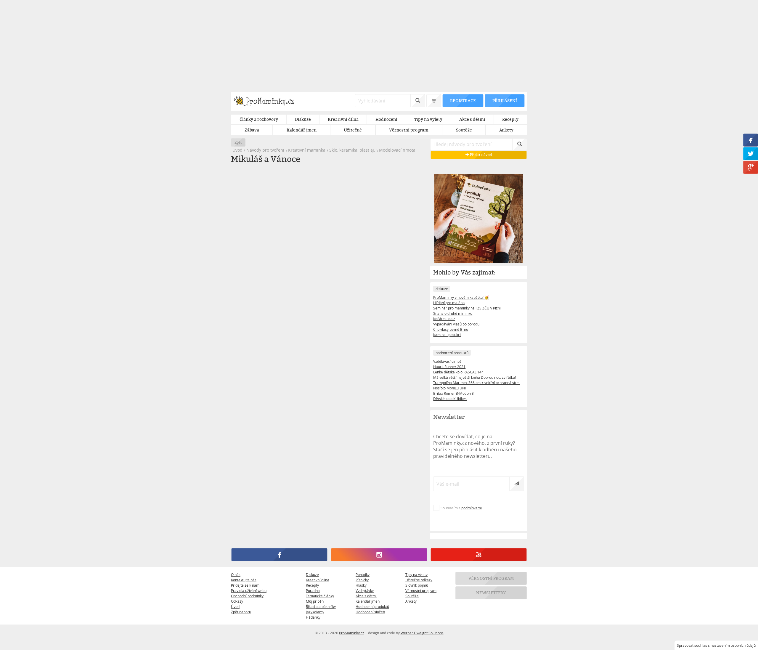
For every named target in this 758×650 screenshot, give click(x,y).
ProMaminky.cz (351, 632)
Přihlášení (504, 100)
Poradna (313, 590)
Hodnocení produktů (372, 606)
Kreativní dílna (317, 579)
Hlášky (361, 585)
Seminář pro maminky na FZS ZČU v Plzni (467, 308)
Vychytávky (365, 590)
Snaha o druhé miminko (452, 313)
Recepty (312, 585)
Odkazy (237, 601)
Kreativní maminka (306, 150)
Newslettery (491, 593)
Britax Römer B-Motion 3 (453, 393)
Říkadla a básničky (321, 606)
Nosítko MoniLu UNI (449, 388)
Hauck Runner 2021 (449, 366)
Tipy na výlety (416, 574)
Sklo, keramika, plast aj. (352, 150)
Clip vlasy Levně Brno (450, 329)
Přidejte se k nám (245, 585)
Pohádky (363, 574)
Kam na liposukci (447, 334)
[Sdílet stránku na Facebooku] (750, 140)
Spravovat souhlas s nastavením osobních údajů (716, 645)
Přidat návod (480, 154)
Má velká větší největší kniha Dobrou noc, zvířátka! (474, 377)
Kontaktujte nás (243, 579)
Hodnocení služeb (370, 611)
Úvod (237, 150)
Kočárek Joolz (444, 318)
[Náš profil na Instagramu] (379, 554)
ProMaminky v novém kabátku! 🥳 (461, 297)
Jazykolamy (315, 611)
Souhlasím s (461, 507)
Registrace (463, 100)
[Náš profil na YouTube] (478, 554)
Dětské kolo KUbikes (450, 398)
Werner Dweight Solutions (422, 632)
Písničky (362, 579)
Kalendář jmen (368, 601)
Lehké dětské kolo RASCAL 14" (458, 372)
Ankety (411, 601)
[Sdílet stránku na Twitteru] (750, 153)
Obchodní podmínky (247, 595)
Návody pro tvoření (265, 150)
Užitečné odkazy (418, 579)
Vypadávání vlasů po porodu (456, 324)
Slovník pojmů (416, 585)
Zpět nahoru (241, 611)
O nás (235, 574)
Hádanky (313, 617)
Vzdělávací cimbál (447, 361)
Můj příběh (315, 601)
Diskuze (312, 574)
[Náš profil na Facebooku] (279, 554)
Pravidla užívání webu (248, 590)
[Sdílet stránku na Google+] (750, 167)
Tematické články (320, 595)
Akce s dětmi (366, 595)
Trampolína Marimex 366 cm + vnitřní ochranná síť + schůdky (478, 382)
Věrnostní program (420, 590)
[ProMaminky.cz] (266, 101)
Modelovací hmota (397, 150)
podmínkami (471, 507)
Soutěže (412, 595)
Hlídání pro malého (449, 302)
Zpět (238, 142)
